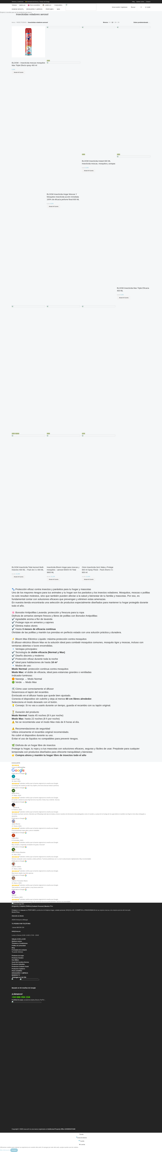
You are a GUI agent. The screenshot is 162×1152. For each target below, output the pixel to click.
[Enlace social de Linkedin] (128, 2)
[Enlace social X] (123, 2)
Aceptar (14, 1150)
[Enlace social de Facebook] (121, 2)
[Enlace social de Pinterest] (125, 2)
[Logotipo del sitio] (81, 7)
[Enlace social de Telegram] (130, 2)
